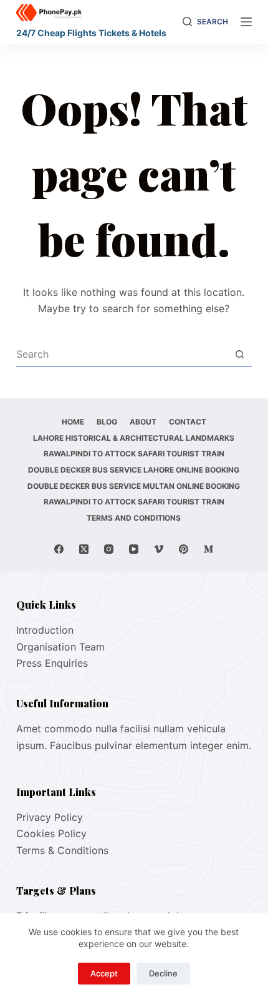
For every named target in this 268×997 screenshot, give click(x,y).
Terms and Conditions (134, 518)
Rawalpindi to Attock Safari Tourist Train (134, 453)
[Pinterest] (183, 549)
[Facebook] (59, 549)
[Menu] (246, 21)
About (143, 421)
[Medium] (208, 549)
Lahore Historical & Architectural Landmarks (133, 438)
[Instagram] (108, 549)
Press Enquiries (52, 663)
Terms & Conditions (62, 850)
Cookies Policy (51, 833)
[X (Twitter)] (84, 549)
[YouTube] (133, 549)
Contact (187, 421)
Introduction (45, 630)
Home (73, 421)
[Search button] (239, 353)
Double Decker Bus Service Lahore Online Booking (133, 469)
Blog (107, 421)
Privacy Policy (49, 817)
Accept (104, 973)
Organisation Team (60, 647)
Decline (163, 973)
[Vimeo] (158, 549)
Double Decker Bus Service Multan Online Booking (133, 486)
